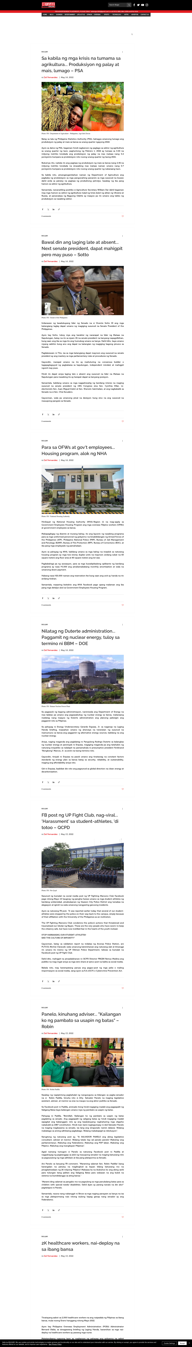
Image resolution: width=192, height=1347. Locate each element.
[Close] (189, 1343)
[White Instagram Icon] (147, 5)
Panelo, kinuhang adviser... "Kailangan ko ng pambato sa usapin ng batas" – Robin (81, 1020)
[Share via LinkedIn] (53, 209)
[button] (132, 34)
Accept (182, 1343)
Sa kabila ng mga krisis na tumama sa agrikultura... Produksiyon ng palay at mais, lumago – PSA (81, 64)
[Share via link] (59, 209)
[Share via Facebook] (43, 209)
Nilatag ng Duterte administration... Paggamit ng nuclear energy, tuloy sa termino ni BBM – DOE (81, 637)
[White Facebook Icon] (134, 5)
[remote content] (83, 134)
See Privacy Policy (55, 1344)
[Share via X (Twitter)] (48, 209)
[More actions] (122, 51)
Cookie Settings (169, 1343)
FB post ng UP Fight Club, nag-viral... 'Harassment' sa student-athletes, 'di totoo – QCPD (80, 821)
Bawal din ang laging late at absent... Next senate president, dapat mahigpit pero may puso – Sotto (82, 248)
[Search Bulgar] (129, 5)
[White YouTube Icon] (142, 5)
